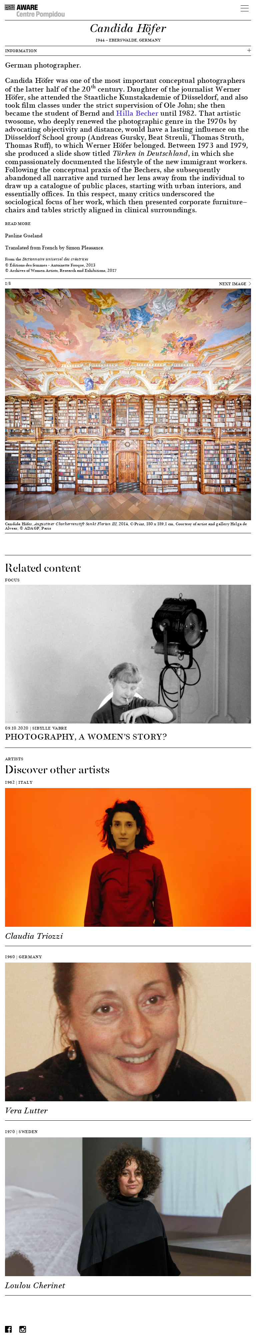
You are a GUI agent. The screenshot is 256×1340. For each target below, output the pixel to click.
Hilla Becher (137, 113)
